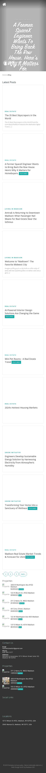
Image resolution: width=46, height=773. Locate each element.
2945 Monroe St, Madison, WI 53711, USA (17, 724)
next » (23, 574)
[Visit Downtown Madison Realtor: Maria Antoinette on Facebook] (3, 710)
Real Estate (10, 111)
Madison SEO (30, 767)
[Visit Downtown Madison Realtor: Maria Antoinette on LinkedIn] (3, 702)
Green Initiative (13, 452)
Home (4, 75)
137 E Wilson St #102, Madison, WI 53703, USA (19, 721)
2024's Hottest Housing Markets (21, 407)
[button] (3, 35)
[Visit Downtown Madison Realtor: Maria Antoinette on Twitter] (3, 706)
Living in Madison (13, 209)
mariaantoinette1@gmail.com (12, 648)
